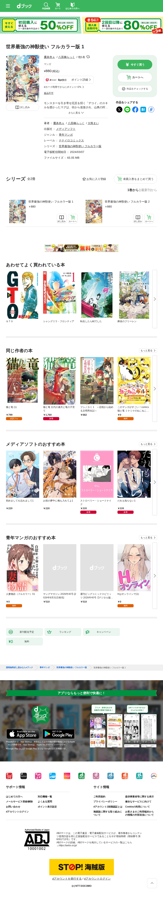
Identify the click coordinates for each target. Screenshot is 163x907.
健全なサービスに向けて (138, 801)
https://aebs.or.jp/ (68, 845)
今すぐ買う (138, 64)
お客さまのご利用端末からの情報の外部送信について (139, 813)
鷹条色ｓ (49, 57)
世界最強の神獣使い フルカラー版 (80, 146)
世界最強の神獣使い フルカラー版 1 (50, 201)
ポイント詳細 (79, 79)
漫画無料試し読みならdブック (19, 667)
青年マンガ (66, 134)
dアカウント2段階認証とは (107, 806)
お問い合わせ (13, 806)
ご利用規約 (99, 796)
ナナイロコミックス (71, 140)
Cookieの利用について (137, 806)
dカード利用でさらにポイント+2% (62, 87)
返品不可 (48, 93)
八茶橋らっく (66, 57)
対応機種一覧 (45, 796)
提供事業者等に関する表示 (139, 796)
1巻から (133, 190)
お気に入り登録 (96, 179)
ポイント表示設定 (47, 806)
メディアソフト (66, 128)
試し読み (25, 107)
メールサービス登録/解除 (19, 801)
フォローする (88, 57)
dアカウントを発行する (67, 878)
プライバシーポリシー (105, 801)
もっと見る (146, 350)
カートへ (137, 77)
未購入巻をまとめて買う (138, 179)
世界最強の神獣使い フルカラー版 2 (127, 201)
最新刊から (149, 190)
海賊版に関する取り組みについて (107, 813)
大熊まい (93, 123)
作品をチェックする (137, 88)
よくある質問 (45, 801)
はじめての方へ (14, 796)
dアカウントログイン (17, 811)
